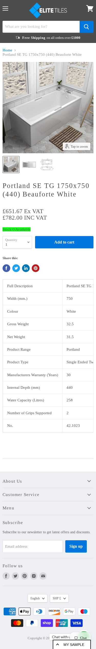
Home (7, 50)
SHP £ (57, 598)
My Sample (73, 645)
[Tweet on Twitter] (16, 268)
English (35, 598)
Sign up (76, 546)
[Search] (86, 27)
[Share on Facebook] (6, 268)
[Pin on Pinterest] (35, 268)
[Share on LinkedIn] (26, 268)
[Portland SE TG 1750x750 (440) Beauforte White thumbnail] (11, 164)
